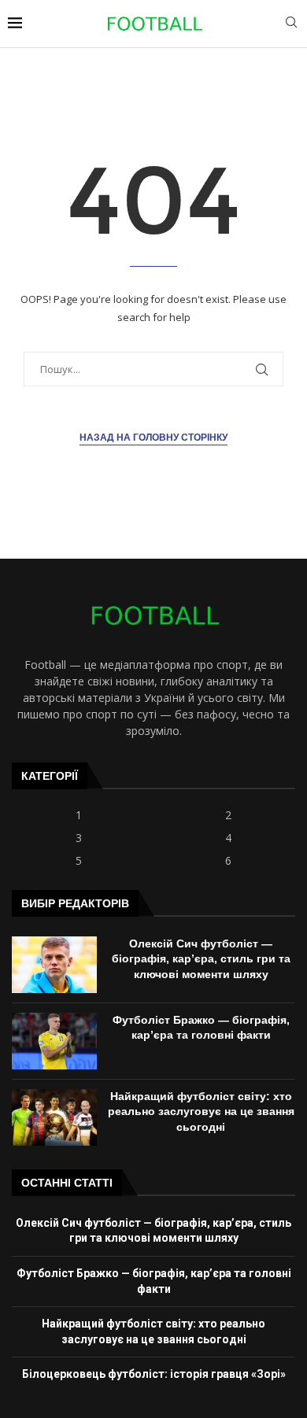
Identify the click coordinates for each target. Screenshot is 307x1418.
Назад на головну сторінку (153, 437)
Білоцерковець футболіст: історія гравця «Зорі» (154, 1374)
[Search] (291, 24)
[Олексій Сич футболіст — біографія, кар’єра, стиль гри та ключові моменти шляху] (54, 964)
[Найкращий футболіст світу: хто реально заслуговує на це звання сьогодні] (54, 1117)
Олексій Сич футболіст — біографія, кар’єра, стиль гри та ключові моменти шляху (201, 958)
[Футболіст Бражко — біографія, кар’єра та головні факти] (54, 1041)
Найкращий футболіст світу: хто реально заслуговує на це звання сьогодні (201, 1111)
